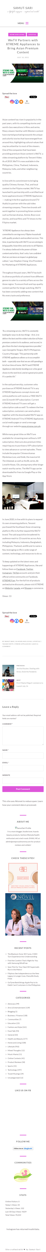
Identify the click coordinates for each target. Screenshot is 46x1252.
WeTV (11, 644)
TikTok (16, 573)
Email (5, 763)
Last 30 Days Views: (13, 1212)
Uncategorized (14, 1078)
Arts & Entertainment (16, 1007)
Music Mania (13, 1054)
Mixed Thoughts (14, 1050)
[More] (21, 100)
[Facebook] (17, 100)
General (11, 1035)
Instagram (7, 573)
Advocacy (12, 1004)
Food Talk (11, 1031)
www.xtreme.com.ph (30, 426)
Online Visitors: (11, 1201)
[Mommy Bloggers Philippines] (23, 1182)
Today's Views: (11, 1205)
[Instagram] (12, 100)
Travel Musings (14, 1074)
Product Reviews (14, 1062)
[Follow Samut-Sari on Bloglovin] (23, 1149)
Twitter (29, 569)
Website (9, 588)
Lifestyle (32, 34)
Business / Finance (15, 1015)
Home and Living (17, 34)
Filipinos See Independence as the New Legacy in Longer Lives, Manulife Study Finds (23, 976)
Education (12, 1023)
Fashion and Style (15, 1027)
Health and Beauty (15, 1039)
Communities (13, 1019)
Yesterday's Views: (13, 1208)
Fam (13, 580)
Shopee (28, 588)
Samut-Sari (23, 8)
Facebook (21, 569)
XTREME (6, 580)
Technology (12, 1070)
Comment (7, 724)
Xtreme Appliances (22, 644)
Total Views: (10, 1215)
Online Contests (14, 1058)
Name (5, 750)
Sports (10, 1066)
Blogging (11, 1011)
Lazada (17, 588)
